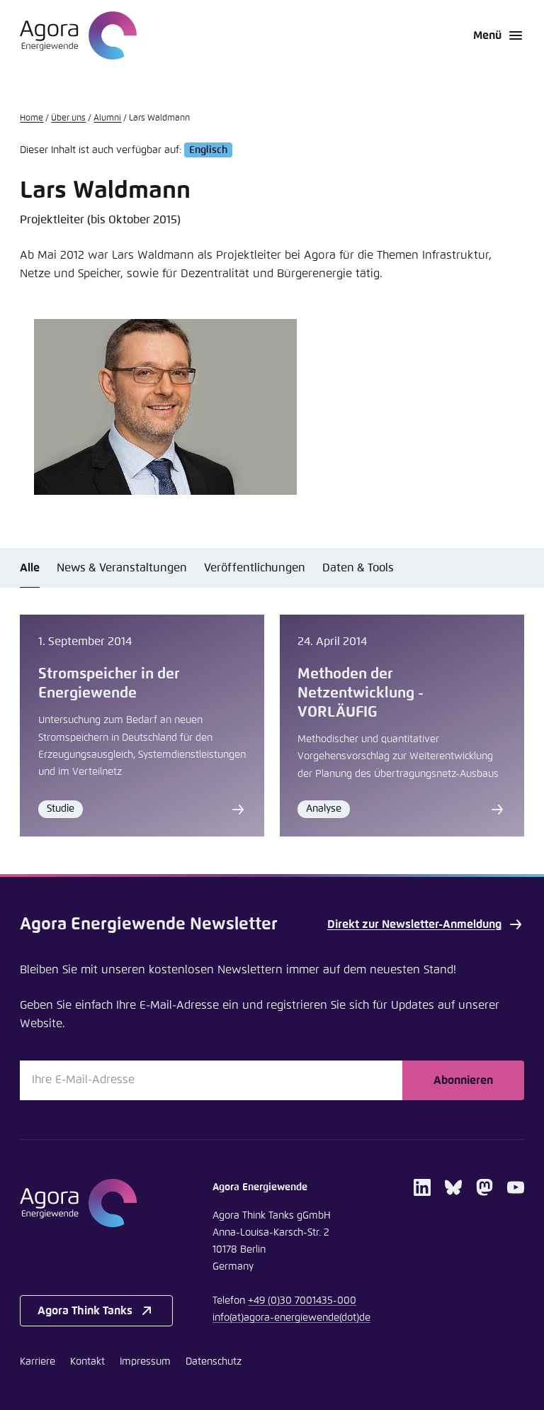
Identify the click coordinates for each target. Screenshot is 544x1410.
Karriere (37, 1362)
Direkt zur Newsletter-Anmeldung (414, 924)
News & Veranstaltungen (122, 567)
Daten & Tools (358, 567)
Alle (30, 567)
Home (31, 118)
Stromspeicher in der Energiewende (109, 683)
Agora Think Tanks (85, 1310)
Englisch (208, 150)
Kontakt (87, 1362)
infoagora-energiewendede (291, 1318)
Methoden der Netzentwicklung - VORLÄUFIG (361, 693)
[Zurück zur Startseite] (78, 35)
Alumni (107, 118)
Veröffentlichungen (254, 567)
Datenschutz (214, 1362)
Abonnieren (463, 1080)
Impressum (145, 1362)
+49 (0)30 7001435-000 (302, 1301)
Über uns (68, 118)
